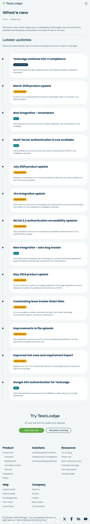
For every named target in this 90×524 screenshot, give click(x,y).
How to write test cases (71, 461)
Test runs (8, 469)
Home (5, 19)
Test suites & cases (12, 465)
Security (35, 493)
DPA (32, 520)
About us (36, 489)
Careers (35, 498)
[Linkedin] (78, 519)
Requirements (10, 461)
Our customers (38, 506)
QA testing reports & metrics (44, 452)
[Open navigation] (85, 3)
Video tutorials (9, 493)
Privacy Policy (40, 520)
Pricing (5, 478)
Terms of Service (23, 520)
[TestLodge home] (12, 3)
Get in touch (8, 502)
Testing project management (44, 457)
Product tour (8, 452)
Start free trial (32, 430)
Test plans (8, 457)
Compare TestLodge (70, 465)
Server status (8, 506)
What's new (66, 457)
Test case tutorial (68, 469)
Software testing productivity (44, 461)
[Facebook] (71, 519)
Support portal (9, 489)
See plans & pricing (58, 430)
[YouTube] (85, 519)
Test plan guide (68, 474)
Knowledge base (10, 498)
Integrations (8, 474)
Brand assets (37, 502)
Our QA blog (66, 452)
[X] (64, 519)
